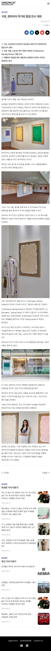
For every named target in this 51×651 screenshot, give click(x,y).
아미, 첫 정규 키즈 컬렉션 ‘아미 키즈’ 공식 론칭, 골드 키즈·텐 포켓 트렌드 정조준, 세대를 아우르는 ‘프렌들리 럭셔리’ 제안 (18, 496)
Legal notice (13, 641)
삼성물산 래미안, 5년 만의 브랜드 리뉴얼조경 (18, 566)
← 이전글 (5, 473)
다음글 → (46, 473)
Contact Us (38, 641)
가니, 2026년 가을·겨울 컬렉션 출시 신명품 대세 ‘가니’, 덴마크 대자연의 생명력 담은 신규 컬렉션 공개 (18, 527)
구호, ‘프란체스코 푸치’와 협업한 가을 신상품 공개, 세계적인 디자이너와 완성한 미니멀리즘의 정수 (18, 543)
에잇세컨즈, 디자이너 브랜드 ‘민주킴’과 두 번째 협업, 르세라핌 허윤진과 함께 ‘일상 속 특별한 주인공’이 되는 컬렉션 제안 (18, 511)
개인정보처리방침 (25, 641)
